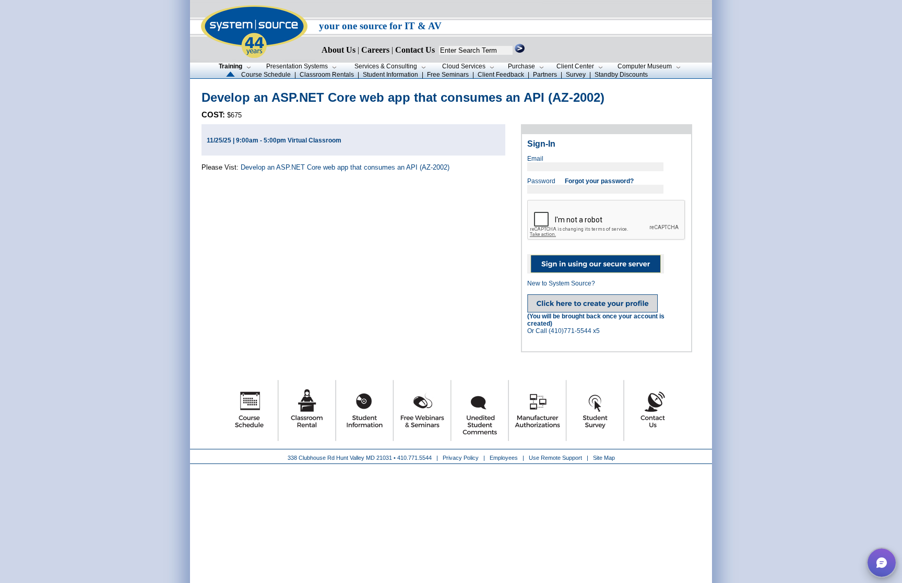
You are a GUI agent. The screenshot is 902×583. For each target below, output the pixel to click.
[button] (882, 563)
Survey (576, 74)
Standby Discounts (621, 74)
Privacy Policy (461, 458)
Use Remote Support (555, 458)
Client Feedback (501, 74)
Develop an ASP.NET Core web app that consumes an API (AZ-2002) (345, 167)
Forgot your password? (599, 181)
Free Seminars (448, 74)
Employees (504, 458)
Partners (545, 74)
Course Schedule (266, 74)
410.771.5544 (414, 458)
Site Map (604, 458)
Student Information (390, 74)
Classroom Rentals (327, 74)
